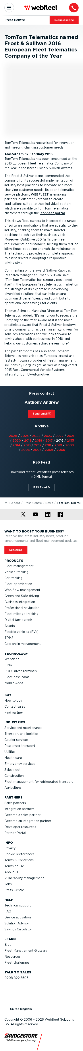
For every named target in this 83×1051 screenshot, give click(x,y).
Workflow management (22, 590)
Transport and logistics (21, 734)
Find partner (13, 712)
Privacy (9, 848)
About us (11, 872)
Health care (13, 757)
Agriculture (12, 787)
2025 (25, 436)
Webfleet (11, 659)
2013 (27, 445)
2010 (58, 445)
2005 (61, 450)
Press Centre (33, 503)
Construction (14, 775)
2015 (70, 440)
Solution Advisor (16, 923)
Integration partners (19, 809)
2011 (48, 445)
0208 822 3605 (16, 978)
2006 (49, 450)
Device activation (17, 917)
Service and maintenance (23, 728)
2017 (49, 440)
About (15, 503)
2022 (59, 436)
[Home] (6, 502)
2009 (69, 445)
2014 (16, 445)
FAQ (7, 911)
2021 (70, 436)
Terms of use (14, 866)
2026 (13, 436)
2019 (27, 440)
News (49, 503)
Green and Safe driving (21, 596)
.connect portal (52, 213)
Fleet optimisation (18, 584)
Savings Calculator (18, 929)
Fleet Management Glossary (25, 950)
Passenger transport (19, 746)
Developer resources (20, 827)
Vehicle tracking (16, 572)
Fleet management (19, 566)
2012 (37, 445)
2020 (16, 440)
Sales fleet (12, 769)
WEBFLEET (40, 194)
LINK (8, 665)
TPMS (9, 638)
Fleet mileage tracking (21, 614)
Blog (8, 944)
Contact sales (14, 706)
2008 (25, 450)
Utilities (9, 752)
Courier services (16, 740)
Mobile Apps (13, 683)
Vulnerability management (24, 878)
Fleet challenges (16, 962)
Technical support (17, 905)
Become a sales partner (22, 815)
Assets (9, 626)
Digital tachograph (18, 620)
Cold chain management (22, 644)
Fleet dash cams (16, 677)
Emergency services (19, 763)
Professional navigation (21, 608)
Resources (12, 956)
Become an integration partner (27, 821)
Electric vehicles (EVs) (21, 632)
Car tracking (13, 578)
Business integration (19, 602)
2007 (37, 450)
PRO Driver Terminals (20, 671)
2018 (38, 440)
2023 (48, 436)
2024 (36, 436)
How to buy (13, 700)
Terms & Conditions (19, 860)
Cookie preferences (19, 854)
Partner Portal (15, 833)
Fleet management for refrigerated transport (38, 781)
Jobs (8, 884)
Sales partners (15, 803)
